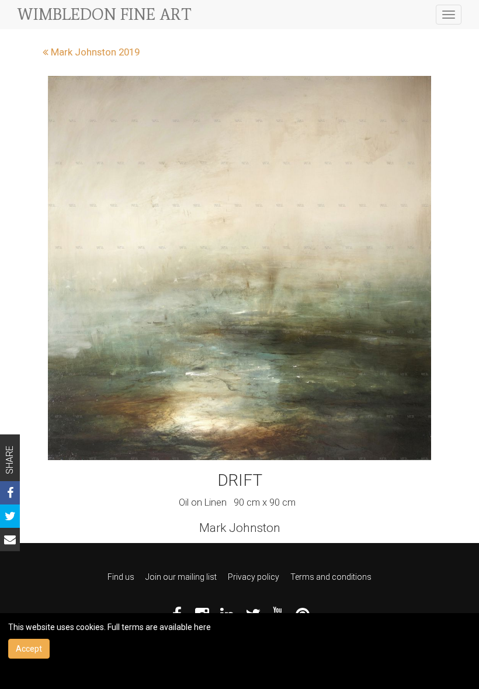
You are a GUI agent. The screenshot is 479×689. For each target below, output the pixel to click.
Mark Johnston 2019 (94, 52)
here (202, 627)
